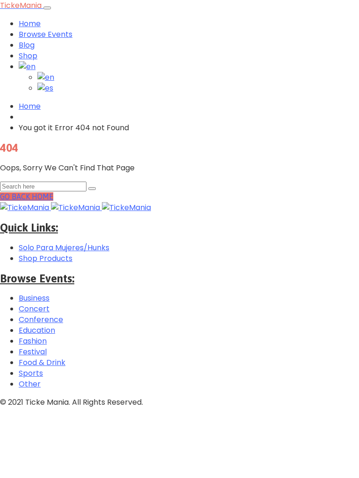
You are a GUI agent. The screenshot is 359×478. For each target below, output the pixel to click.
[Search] (92, 188)
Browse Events (45, 34)
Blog (27, 45)
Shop (28, 55)
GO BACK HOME (26, 196)
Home (30, 23)
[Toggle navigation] (47, 8)
